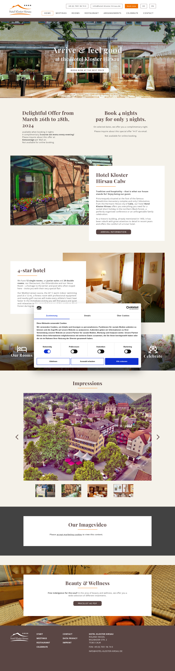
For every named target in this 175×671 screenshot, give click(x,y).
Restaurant (92, 13)
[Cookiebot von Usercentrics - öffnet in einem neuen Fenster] (128, 308)
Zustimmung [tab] (52, 316)
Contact (148, 13)
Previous (16, 437)
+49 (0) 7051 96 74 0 (77, 6)
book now (131, 6)
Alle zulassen (121, 361)
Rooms (76, 13)
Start (40, 634)
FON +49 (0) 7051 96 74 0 (101, 647)
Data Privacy (70, 638)
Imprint (67, 642)
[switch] (74, 351)
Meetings (61, 13)
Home (47, 13)
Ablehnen (53, 361)
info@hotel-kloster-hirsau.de (107, 6)
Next (158, 437)
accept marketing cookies (69, 534)
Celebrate (132, 13)
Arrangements (112, 13)
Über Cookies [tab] (123, 316)
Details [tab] (87, 316)
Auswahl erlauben (87, 361)
